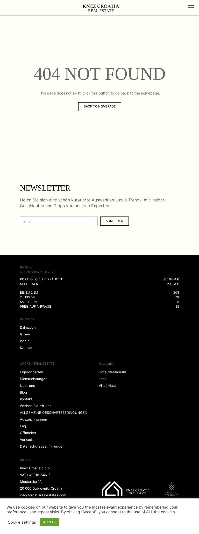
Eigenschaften (31, 372)
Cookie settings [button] (22, 522)
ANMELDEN (114, 221)
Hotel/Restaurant (112, 372)
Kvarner (26, 348)
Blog (23, 392)
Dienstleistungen (33, 379)
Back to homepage (100, 106)
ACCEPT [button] (49, 522)
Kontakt (26, 399)
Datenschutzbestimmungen (42, 446)
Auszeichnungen (33, 419)
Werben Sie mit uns (35, 406)
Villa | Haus (108, 385)
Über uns (27, 385)
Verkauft (27, 439)
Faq (23, 426)
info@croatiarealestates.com (43, 495)
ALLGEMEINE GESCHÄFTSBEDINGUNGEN (53, 412)
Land (102, 379)
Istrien (25, 334)
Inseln (25, 341)
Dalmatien (28, 327)
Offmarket (28, 433)
